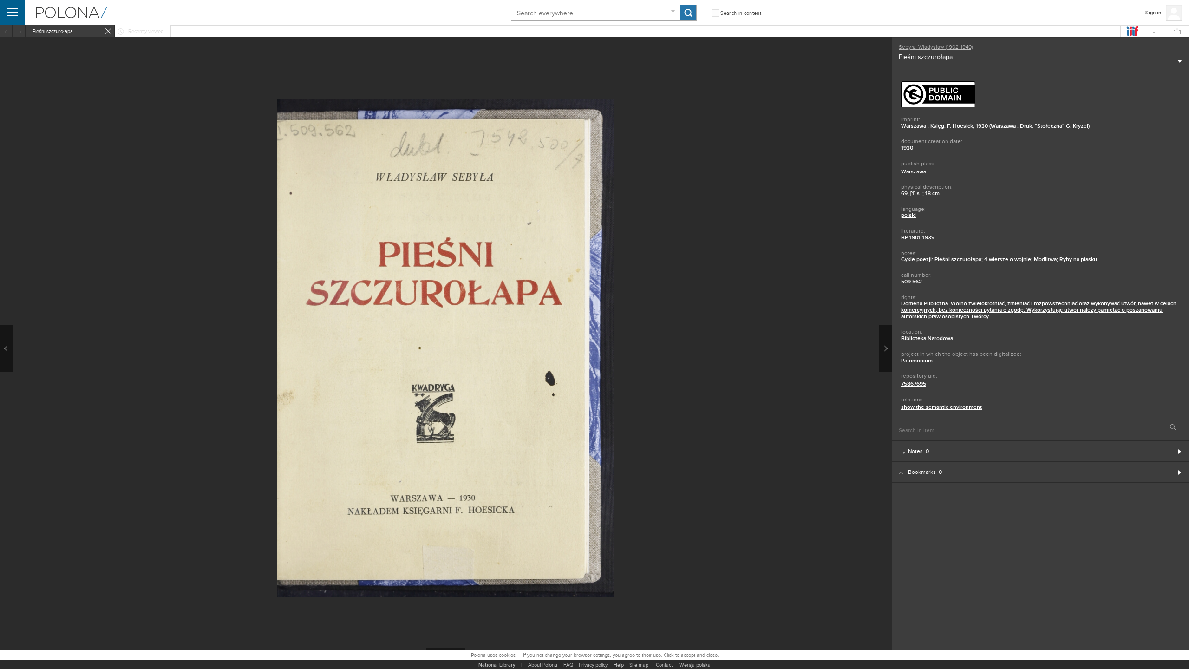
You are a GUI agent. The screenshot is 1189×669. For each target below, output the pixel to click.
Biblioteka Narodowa (927, 338)
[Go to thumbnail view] (536, 53)
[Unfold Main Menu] (12, 12)
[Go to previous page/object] (6, 348)
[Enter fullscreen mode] (52, 53)
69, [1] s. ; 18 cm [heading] (920, 193)
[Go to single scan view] (518, 53)
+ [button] (112, 190)
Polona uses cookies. (494, 655)
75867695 (913, 383)
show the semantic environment (941, 407)
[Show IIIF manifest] (1131, 31)
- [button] (14, 190)
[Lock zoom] (110, 71)
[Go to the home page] (71, 12)
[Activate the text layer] (876, 53)
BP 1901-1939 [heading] (917, 237)
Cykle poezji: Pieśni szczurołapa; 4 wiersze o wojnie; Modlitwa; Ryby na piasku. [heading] (999, 259)
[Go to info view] (554, 53)
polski (908, 215)
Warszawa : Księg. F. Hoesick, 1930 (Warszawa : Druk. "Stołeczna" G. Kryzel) (995, 126)
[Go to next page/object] (885, 348)
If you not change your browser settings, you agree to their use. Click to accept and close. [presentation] (621, 655)
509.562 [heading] (911, 281)
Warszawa (913, 171)
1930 (907, 148)
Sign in (1153, 12)
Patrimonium (917, 360)
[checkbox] (736, 13)
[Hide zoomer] (15, 53)
